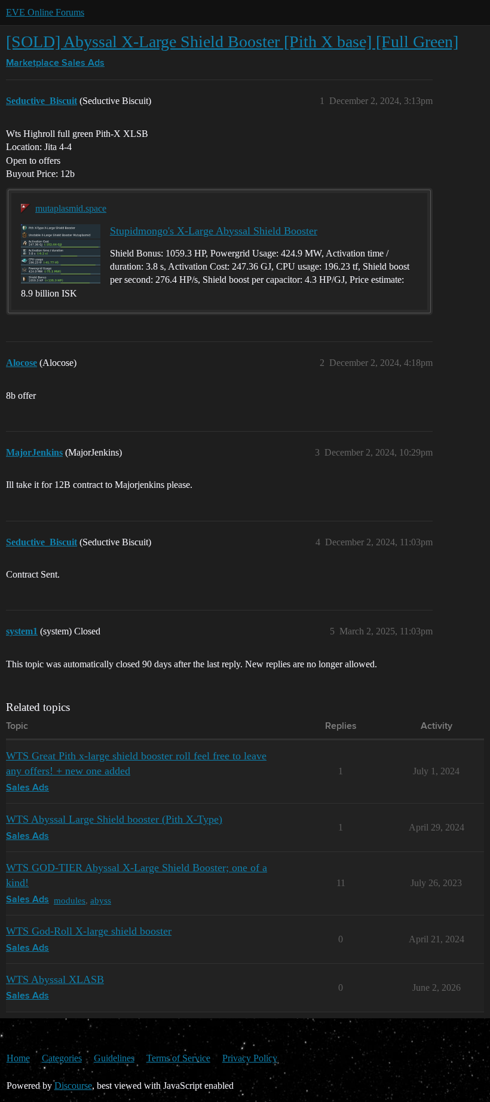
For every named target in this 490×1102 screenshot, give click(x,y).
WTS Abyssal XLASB (55, 979)
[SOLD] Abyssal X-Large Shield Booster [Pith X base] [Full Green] (232, 41)
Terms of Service (178, 1058)
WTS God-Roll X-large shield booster (89, 931)
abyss (100, 900)
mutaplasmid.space (70, 208)
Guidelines (114, 1058)
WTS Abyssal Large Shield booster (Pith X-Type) (114, 819)
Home (18, 1058)
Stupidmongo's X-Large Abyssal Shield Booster (213, 231)
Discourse (73, 1085)
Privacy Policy (249, 1058)
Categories (62, 1058)
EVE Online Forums (45, 12)
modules (69, 900)
